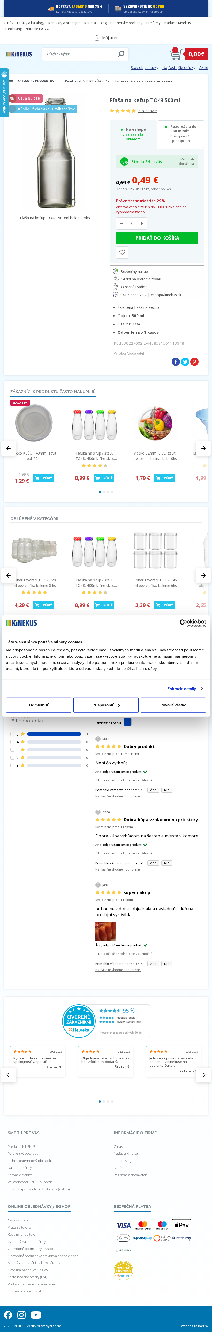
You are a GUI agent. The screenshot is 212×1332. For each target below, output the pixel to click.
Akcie (203, 67)
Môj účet (110, 37)
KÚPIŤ (47, 478)
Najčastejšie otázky (178, 67)
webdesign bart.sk (194, 1326)
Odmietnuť (39, 705)
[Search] (121, 54)
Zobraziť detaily (181, 688)
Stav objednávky (144, 67)
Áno (153, 790)
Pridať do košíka (157, 238)
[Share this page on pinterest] (194, 362)
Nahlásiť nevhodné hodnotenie (118, 796)
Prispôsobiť (103, 705)
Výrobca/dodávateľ (129, 353)
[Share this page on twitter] (185, 362)
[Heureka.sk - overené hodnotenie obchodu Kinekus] (106, 1020)
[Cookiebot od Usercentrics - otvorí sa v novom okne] (183, 623)
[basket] (176, 54)
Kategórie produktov (36, 81)
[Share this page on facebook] (176, 362)
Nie (166, 790)
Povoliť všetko (173, 705)
